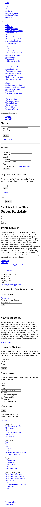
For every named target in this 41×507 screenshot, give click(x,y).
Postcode (6, 164)
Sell (6, 7)
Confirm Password (9, 162)
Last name (6, 154)
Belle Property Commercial (15, 476)
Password (6, 131)
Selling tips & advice (12, 61)
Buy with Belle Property (14, 31)
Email (5, 128)
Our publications (11, 105)
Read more (5, 261)
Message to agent (7, 406)
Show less (4, 263)
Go (3, 305)
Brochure (8, 271)
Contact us (5, 298)
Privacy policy (10, 502)
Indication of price (10, 395)
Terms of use (10, 504)
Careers (8, 430)
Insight (7, 466)
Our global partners (12, 101)
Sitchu (7, 488)
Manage (8, 9)
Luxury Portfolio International (16, 484)
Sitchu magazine (11, 464)
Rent (7, 5)
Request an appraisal (12, 55)
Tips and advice (11, 103)
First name (6, 152)
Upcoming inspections (13, 35)
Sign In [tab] (8, 117)
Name (3, 383)
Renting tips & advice (13, 73)
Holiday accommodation (14, 77)
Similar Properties (10, 402)
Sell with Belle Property (14, 53)
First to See (9, 450)
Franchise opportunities (13, 432)
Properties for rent (11, 69)
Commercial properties (13, 79)
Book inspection (7, 265)
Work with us (10, 107)
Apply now (17, 265)
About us (8, 17)
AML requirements (12, 468)
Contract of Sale (9, 397)
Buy (7, 3)
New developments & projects (16, 39)
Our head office (11, 99)
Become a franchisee (12, 109)
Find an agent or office (13, 85)
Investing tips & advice (13, 93)
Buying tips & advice (13, 41)
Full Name (5, 359)
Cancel (5, 192)
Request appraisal (11, 13)
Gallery (8, 201)
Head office (9, 428)
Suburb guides (10, 43)
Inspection (7, 399)
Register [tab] (8, 119)
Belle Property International (15, 478)
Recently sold (10, 57)
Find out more (6, 342)
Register (4, 420)
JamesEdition (10, 486)
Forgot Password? (9, 139)
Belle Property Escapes (13, 474)
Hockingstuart (10, 480)
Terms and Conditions (22, 166)
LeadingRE (9, 482)
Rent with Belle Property (14, 67)
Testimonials (9, 59)
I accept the (17, 166)
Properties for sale (11, 33)
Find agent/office (11, 15)
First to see (9, 11)
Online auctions (11, 37)
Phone (3, 364)
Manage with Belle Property (15, 87)
